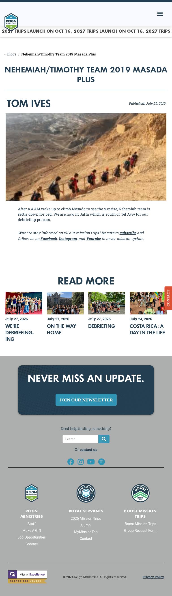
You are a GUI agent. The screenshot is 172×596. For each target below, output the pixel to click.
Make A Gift (31, 530)
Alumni (86, 525)
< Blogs (10, 54)
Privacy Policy (153, 577)
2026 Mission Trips (86, 518)
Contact (32, 544)
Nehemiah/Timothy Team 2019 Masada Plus (58, 54)
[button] (160, 14)
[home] (11, 11)
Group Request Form (140, 530)
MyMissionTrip (86, 532)
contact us (88, 449)
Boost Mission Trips (140, 524)
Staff (32, 524)
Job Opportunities (31, 537)
